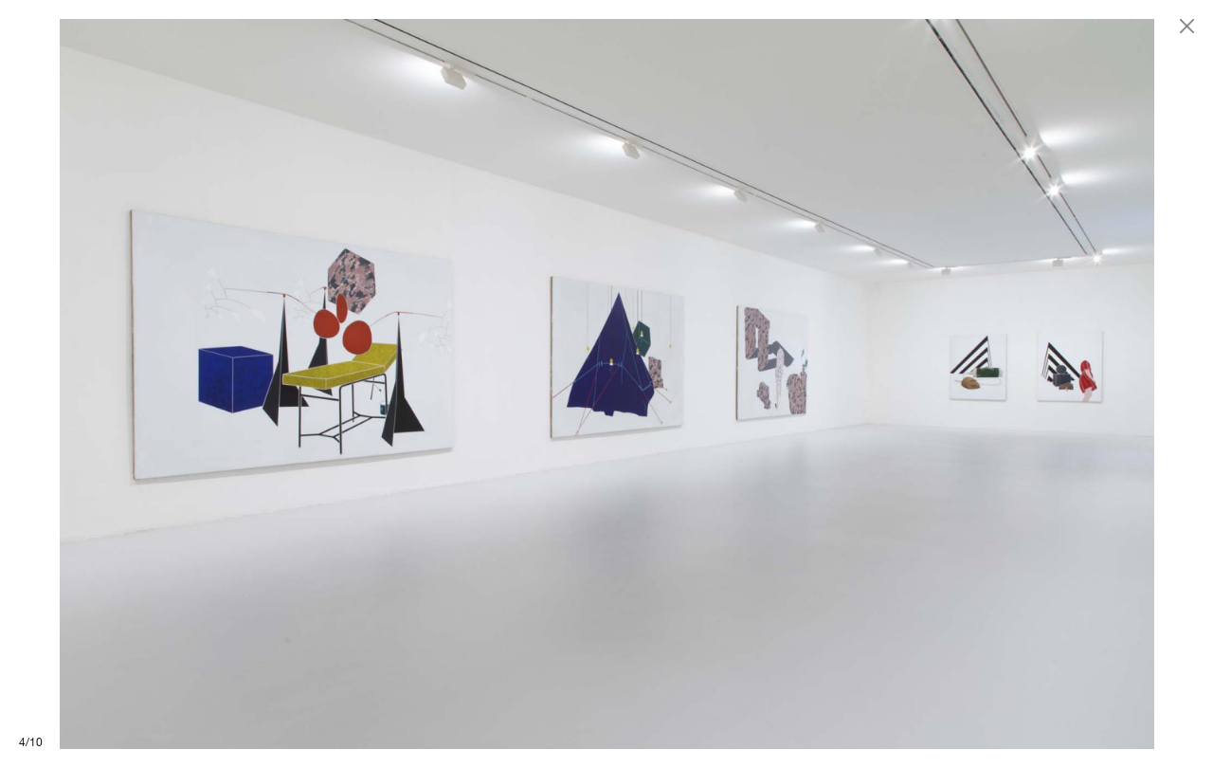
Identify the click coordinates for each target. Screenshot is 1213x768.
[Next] (909, 384)
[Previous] (303, 384)
